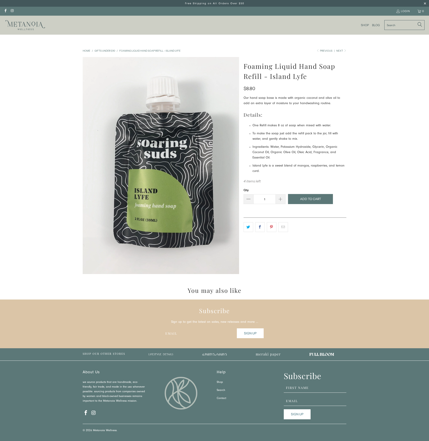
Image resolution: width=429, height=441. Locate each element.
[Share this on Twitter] (248, 227)
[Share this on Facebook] (260, 227)
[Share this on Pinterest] (271, 227)
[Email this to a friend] (283, 227)
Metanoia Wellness (105, 430)
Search (221, 390)
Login (405, 11)
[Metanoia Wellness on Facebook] (5, 11)
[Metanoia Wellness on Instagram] (12, 11)
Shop (220, 382)
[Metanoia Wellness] (25, 25)
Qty (246, 190)
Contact (221, 398)
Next (339, 50)
